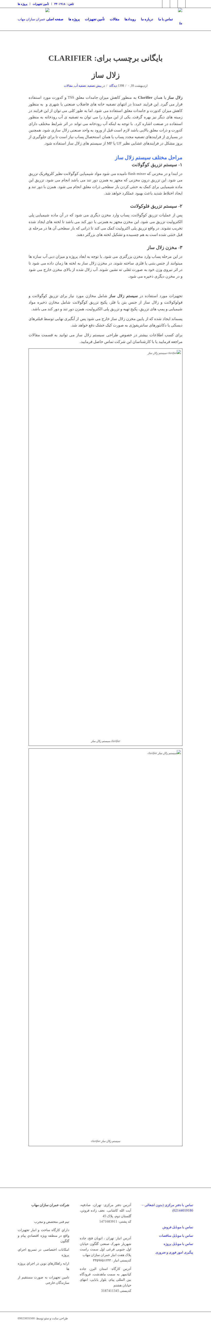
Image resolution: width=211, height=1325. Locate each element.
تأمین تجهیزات (41, 3)
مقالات (68, 85)
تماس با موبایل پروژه (178, 1244)
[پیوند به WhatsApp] (189, 4)
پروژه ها (22, 3)
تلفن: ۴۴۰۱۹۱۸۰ (64, 3)
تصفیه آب (80, 85)
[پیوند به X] (158, 4)
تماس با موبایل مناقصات (176, 1236)
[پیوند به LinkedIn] (174, 4)
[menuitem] (24, 4)
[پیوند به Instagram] (166, 4)
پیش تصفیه (94, 85)
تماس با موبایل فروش (177, 1227)
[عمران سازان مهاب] (33, 19)
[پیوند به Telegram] (181, 4)
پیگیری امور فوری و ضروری (174, 1252)
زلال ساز (106, 75)
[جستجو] (189, 19)
